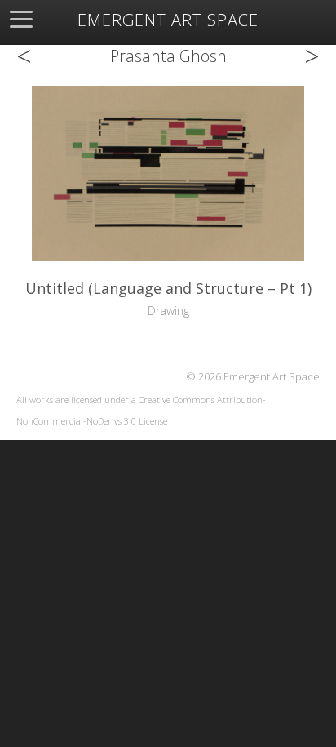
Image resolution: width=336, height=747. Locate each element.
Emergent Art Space (168, 20)
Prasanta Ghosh (168, 56)
